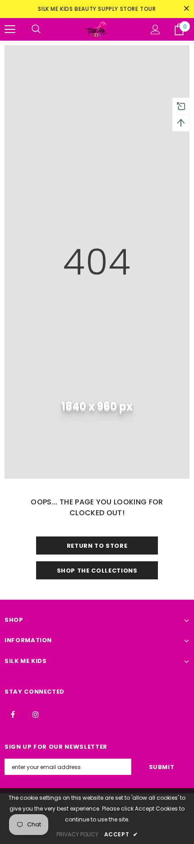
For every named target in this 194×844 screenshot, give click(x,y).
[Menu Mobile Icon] (10, 29)
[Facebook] (13, 714)
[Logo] (97, 29)
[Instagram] (36, 714)
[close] (186, 9)
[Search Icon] (36, 29)
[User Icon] (155, 29)
